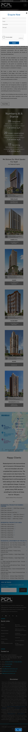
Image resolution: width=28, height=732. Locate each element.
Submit (14, 43)
